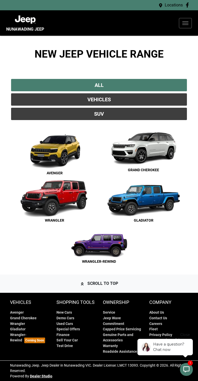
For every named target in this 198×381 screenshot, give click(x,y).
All (99, 85)
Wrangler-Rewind (18, 338)
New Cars (64, 312)
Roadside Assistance (120, 351)
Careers (155, 324)
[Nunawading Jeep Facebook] (188, 5)
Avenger (17, 312)
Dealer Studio (41, 376)
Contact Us (158, 318)
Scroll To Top (102, 283)
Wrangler (17, 324)
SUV (99, 114)
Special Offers (68, 329)
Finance (63, 335)
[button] (185, 23)
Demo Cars (65, 318)
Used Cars (64, 324)
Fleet (153, 329)
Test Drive (64, 346)
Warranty (110, 346)
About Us (156, 312)
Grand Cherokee (23, 318)
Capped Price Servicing (122, 329)
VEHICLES (99, 99)
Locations (174, 5)
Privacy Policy (160, 335)
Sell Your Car (67, 340)
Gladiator (18, 329)
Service (109, 312)
